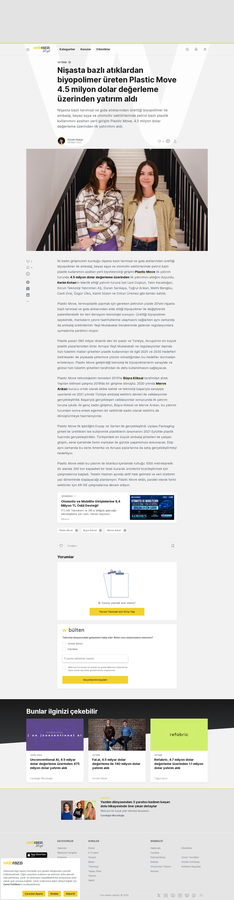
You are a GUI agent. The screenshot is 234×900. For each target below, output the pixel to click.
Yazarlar (154, 852)
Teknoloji (93, 866)
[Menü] (27, 50)
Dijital (91, 848)
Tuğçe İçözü (160, 778)
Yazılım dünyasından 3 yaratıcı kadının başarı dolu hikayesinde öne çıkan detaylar (135, 804)
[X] (158, 895)
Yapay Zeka (36, 755)
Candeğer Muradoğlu (41, 778)
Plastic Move (145, 272)
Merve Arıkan (114, 530)
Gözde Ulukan (99, 778)
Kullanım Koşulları (191, 866)
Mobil (91, 862)
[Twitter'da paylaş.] (27, 288)
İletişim (154, 871)
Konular (86, 49)
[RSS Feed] (200, 895)
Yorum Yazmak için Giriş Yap (117, 611)
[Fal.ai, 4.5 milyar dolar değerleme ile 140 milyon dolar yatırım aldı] (117, 735)
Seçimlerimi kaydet (95, 679)
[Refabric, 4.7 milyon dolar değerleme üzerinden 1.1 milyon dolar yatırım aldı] (179, 735)
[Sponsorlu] (152, 507)
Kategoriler (67, 49)
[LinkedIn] (165, 895)
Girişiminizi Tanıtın (160, 866)
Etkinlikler (103, 49)
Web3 (91, 880)
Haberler (62, 848)
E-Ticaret (93, 852)
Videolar (62, 857)
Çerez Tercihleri (190, 857)
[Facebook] (193, 895)
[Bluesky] (186, 895)
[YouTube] (172, 895)
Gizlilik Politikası (190, 862)
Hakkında (155, 848)
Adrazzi (65, 519)
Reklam (154, 862)
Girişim (92, 857)
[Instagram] (179, 895)
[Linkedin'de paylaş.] (27, 295)
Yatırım (62, 62)
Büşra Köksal (133, 378)
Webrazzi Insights (67, 852)
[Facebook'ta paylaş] (27, 282)
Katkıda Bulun (158, 857)
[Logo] (41, 49)
